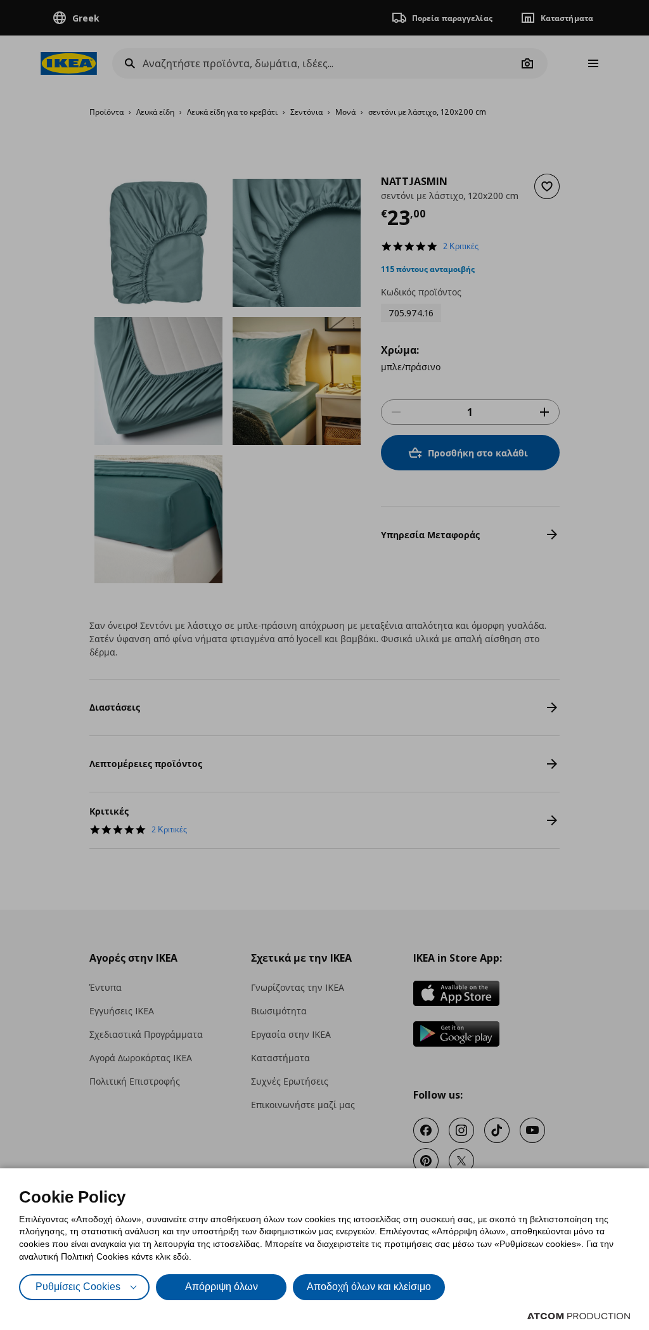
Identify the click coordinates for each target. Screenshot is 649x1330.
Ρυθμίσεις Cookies (77, 1286)
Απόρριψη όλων (221, 1286)
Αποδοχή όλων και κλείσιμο (369, 1286)
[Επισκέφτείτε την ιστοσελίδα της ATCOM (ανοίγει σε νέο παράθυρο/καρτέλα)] (578, 1316)
